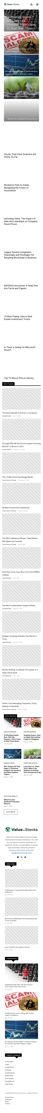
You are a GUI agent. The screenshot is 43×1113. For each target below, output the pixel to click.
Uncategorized (10, 732)
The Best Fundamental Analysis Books (18, 605)
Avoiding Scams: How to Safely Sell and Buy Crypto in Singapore (20, 50)
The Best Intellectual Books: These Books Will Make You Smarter (19, 539)
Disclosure (8, 1099)
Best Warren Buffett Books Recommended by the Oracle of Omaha (21, 919)
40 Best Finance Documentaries (16, 507)
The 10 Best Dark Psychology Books (17, 477)
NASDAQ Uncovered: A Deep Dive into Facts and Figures (21, 287)
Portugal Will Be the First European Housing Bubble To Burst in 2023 (21, 445)
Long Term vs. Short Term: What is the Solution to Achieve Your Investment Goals (21, 95)
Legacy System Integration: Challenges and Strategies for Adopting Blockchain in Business (20, 255)
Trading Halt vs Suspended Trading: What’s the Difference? (20, 891)
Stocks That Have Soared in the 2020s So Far (20, 155)
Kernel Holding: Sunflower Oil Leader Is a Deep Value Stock (20, 671)
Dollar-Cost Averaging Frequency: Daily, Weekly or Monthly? (19, 704)
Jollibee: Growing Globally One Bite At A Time (19, 637)
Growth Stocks (9, 1067)
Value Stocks (9, 1084)
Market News (9, 763)
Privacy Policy (9, 1097)
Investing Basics (30, 763)
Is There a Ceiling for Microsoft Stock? (20, 348)
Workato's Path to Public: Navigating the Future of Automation (17, 188)
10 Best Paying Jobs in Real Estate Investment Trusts (18, 318)
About (7, 1101)
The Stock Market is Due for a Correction (19, 413)
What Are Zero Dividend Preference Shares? (23, 119)
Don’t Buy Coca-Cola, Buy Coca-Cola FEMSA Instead (21, 573)
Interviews (8, 1070)
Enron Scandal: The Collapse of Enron (17, 947)
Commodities (9, 1062)
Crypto (7, 1064)
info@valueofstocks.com (21, 853)
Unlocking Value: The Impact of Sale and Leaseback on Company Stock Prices (20, 221)
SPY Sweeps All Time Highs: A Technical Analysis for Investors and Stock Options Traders (21, 72)
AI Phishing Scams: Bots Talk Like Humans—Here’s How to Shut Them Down (21, 22)
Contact (7, 1104)
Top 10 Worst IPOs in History (19, 378)
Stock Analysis (9, 1078)
